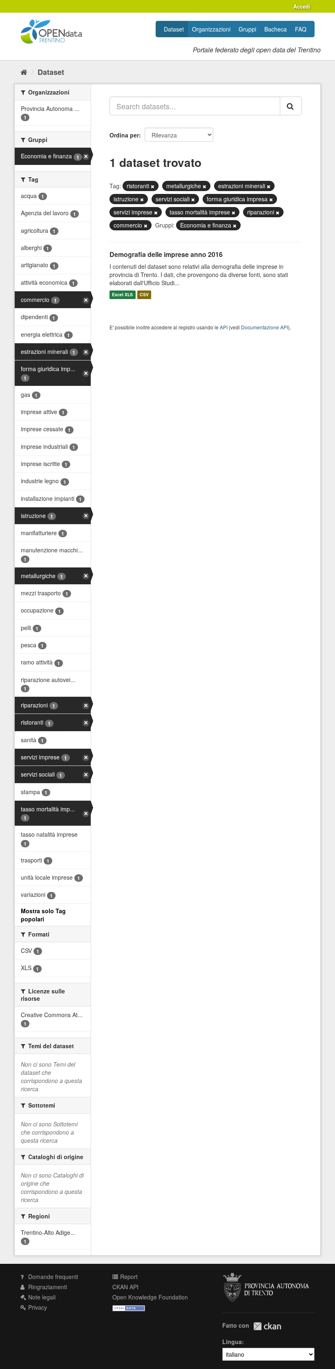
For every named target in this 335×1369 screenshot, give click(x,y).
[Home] (23, 71)
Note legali (41, 1297)
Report (128, 1276)
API (224, 327)
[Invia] (291, 106)
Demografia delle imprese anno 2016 (166, 254)
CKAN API (125, 1287)
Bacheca (275, 29)
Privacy (37, 1307)
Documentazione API (264, 327)
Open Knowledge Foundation (150, 1297)
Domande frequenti (52, 1276)
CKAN (267, 1326)
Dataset (174, 29)
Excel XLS (122, 295)
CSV (144, 295)
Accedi (301, 6)
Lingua (232, 1341)
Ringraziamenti (47, 1287)
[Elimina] (152, 186)
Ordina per (124, 135)
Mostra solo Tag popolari (43, 915)
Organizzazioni (211, 29)
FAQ (300, 29)
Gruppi (247, 29)
